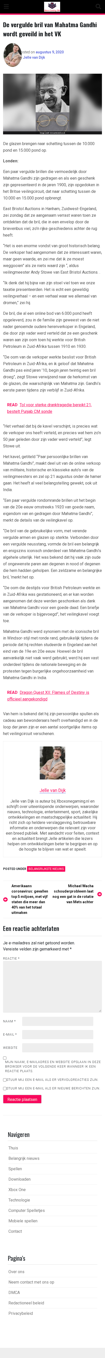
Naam (9, 1021)
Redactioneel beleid (26, 1303)
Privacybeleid (20, 1313)
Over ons (16, 1271)
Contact (15, 1231)
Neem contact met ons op (31, 1282)
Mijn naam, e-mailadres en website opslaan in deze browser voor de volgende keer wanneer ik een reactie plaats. (53, 1066)
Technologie (19, 1200)
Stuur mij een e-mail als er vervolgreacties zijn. (52, 1080)
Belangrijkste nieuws (46, 869)
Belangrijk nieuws (24, 1158)
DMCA (14, 1292)
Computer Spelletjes (26, 1210)
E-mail (10, 1034)
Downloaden (19, 1179)
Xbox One (17, 1189)
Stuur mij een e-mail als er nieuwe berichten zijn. (53, 1088)
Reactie (11, 958)
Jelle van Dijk (34, 57)
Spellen (15, 1168)
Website (10, 1048)
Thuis (13, 1148)
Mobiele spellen (22, 1221)
